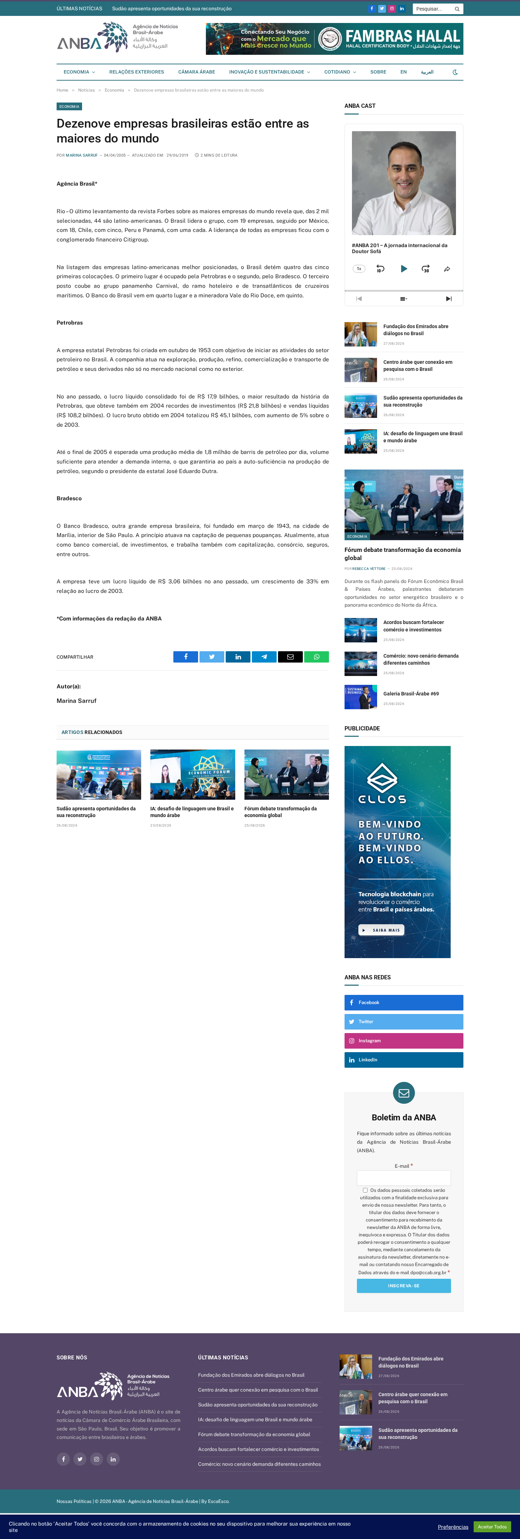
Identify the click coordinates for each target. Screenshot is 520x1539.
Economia (76, 72)
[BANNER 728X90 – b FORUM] (334, 53)
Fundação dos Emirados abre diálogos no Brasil (416, 329)
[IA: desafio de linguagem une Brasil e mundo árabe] (192, 775)
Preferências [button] (453, 1527)
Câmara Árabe (196, 72)
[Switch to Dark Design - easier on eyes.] (454, 72)
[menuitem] (403, 72)
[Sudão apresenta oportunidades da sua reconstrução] (99, 775)
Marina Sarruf (82, 155)
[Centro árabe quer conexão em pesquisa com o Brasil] (361, 370)
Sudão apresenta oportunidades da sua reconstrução (172, 8)
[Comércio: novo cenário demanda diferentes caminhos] (361, 664)
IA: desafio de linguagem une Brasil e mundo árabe (192, 812)
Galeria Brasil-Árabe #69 (411, 693)
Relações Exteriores (136, 72)
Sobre (378, 72)
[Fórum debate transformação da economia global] (286, 775)
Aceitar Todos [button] (492, 1526)
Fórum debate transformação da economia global (280, 812)
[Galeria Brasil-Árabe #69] (361, 697)
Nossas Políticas (74, 1501)
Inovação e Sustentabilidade (266, 72)
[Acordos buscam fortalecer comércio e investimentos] (361, 630)
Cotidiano (337, 72)
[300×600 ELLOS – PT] (404, 852)
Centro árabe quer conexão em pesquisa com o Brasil (417, 365)
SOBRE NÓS (72, 1357)
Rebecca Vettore (369, 569)
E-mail (404, 1166)
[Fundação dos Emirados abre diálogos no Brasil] (361, 334)
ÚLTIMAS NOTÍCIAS (79, 8)
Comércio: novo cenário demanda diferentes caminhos (421, 659)
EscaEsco (218, 1501)
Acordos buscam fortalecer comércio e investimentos (413, 625)
